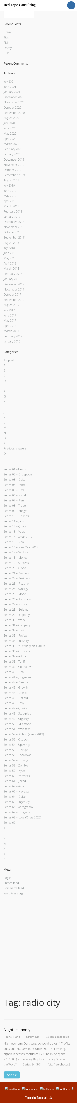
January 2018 (12, 279)
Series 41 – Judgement (18, 677)
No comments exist (57, 1036)
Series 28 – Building (16, 609)
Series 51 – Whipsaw (17, 729)
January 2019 (12, 217)
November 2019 (14, 165)
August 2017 (12, 305)
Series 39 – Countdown (18, 667)
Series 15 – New (14, 542)
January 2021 (12, 92)
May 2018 (10, 258)
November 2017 (14, 289)
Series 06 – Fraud (15, 495)
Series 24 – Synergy (16, 589)
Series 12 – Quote (15, 526)
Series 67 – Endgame (17, 812)
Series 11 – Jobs (14, 521)
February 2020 (13, 149)
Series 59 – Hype (14, 771)
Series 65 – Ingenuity (17, 802)
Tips (6, 37)
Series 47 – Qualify (15, 708)
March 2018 (11, 268)
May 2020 (10, 134)
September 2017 (14, 300)
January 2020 (12, 154)
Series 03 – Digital (15, 480)
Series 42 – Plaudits (16, 682)
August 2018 (12, 243)
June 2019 (10, 191)
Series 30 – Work (14, 620)
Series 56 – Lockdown (18, 755)
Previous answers (15, 448)
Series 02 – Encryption (18, 474)
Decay (8, 48)
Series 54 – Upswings (17, 745)
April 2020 (10, 139)
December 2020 (14, 97)
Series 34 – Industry (16, 641)
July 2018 (9, 248)
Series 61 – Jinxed (15, 781)
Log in (7, 878)
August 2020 (12, 118)
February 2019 (13, 211)
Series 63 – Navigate (17, 791)
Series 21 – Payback (16, 573)
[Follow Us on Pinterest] (30, 1089)
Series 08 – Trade (15, 506)
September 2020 (14, 113)
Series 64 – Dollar (15, 797)
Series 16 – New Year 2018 (21, 547)
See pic (11, 1075)
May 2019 (10, 196)
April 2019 (10, 201)
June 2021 (10, 87)
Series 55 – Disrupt (16, 750)
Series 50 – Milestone (17, 724)
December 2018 (14, 222)
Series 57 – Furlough (17, 760)
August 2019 (12, 180)
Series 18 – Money (15, 558)
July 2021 (9, 82)
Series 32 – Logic (14, 630)
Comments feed (14, 888)
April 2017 (10, 326)
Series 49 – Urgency (16, 719)
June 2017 (10, 315)
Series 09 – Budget (15, 511)
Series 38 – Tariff (14, 661)
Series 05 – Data (14, 490)
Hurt (6, 53)
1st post (9, 360)
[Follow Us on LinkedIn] (12, 1089)
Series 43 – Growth (16, 687)
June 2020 (10, 128)
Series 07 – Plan (14, 500)
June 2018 (10, 253)
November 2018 (14, 227)
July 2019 (9, 185)
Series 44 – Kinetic (15, 693)
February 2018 (13, 274)
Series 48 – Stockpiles (17, 713)
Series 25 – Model (15, 594)
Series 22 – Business (17, 578)
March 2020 (11, 144)
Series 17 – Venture (16, 552)
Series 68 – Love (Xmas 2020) (22, 817)
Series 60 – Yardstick (17, 776)
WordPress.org (13, 893)
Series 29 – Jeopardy (17, 615)
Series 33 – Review (15, 635)
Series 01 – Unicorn (16, 469)
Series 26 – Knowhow (17, 599)
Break (7, 32)
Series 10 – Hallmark (16, 516)
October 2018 (12, 232)
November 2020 (14, 102)
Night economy (17, 1030)
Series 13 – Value (14, 532)
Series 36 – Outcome (17, 651)
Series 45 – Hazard (16, 698)
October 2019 (12, 170)
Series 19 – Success (16, 563)
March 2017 (11, 331)
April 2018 (10, 263)
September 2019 (14, 175)
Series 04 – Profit (14, 485)
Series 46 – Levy (14, 703)
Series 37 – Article (15, 656)
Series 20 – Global (15, 568)
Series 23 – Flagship (16, 584)
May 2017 (10, 320)
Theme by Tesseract (36, 1097)
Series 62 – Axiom (15, 786)
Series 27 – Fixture (15, 604)
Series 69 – (11, 823)
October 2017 (12, 294)
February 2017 (13, 336)
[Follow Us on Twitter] (47, 1089)
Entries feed (11, 883)
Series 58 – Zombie (16, 765)
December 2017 (14, 284)
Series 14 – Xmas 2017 (18, 537)
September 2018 (14, 237)
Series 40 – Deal (14, 672)
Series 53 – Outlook (16, 739)
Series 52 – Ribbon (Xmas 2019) (24, 734)
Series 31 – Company (17, 625)
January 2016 (12, 341)
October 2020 (12, 108)
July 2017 (9, 310)
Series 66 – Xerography (18, 807)
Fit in (6, 43)
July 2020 (9, 123)
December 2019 (14, 159)
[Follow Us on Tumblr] (63, 1089)
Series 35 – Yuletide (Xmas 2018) (24, 646)
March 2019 (11, 206)
